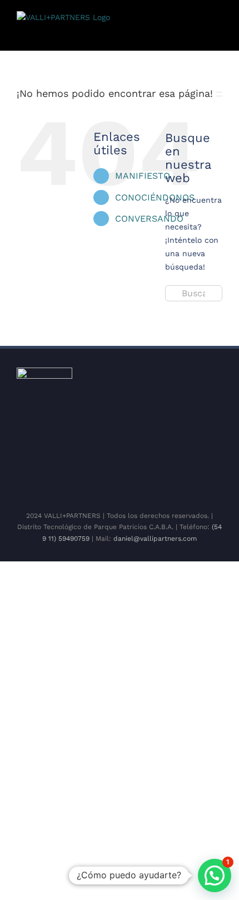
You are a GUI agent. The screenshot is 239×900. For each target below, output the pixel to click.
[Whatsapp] (150, 478)
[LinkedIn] (132, 478)
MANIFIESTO (142, 175)
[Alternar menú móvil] (217, 34)
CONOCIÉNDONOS (155, 197)
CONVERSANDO (149, 218)
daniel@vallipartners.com (155, 538)
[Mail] (168, 478)
